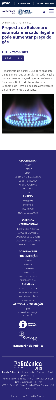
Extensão (28, 219)
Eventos (28, 264)
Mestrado (28, 205)
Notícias (28, 260)
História (28, 169)
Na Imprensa (28, 268)
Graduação (28, 201)
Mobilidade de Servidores (28, 236)
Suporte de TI (28, 300)
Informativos (28, 272)
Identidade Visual (28, 280)
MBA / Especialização (28, 213)
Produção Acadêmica (28, 296)
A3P (28, 192)
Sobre (28, 165)
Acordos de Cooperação (28, 240)
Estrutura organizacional (28, 177)
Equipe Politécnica (28, 181)
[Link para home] (28, 365)
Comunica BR (24, 3)
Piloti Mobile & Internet (36, 396)
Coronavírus (28, 251)
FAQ (28, 309)
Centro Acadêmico (28, 184)
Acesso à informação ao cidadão (28, 314)
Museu (28, 173)
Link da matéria (13, 58)
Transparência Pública (28, 346)
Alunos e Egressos (28, 288)
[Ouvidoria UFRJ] (28, 336)
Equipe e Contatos (28, 276)
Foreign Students (28, 244)
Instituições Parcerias (28, 229)
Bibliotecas (28, 188)
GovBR (6, 3)
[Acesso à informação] (28, 324)
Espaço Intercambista (28, 233)
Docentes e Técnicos (28, 292)
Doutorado (28, 209)
